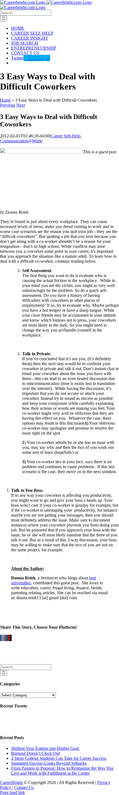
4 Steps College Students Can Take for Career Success (58, 758)
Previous (7, 105)
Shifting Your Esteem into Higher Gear (45, 748)
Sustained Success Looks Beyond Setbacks (49, 763)
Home (5, 100)
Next (20, 105)
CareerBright (11, 782)
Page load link (12, 792)
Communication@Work (21, 141)
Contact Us (24, 787)
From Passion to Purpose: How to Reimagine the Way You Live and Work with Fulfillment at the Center (62, 770)
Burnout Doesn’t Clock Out (35, 753)
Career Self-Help (66, 136)
